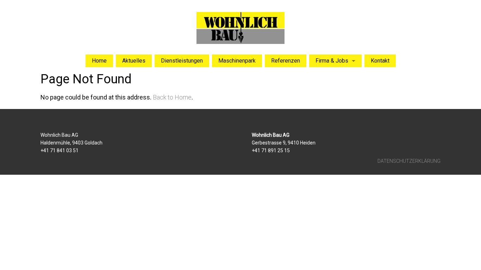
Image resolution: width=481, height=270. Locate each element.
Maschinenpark (237, 60)
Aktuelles (133, 60)
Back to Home (172, 97)
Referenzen (285, 60)
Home (99, 60)
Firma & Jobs (332, 60)
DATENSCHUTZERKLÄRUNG (409, 161)
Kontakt (380, 60)
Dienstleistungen (182, 60)
